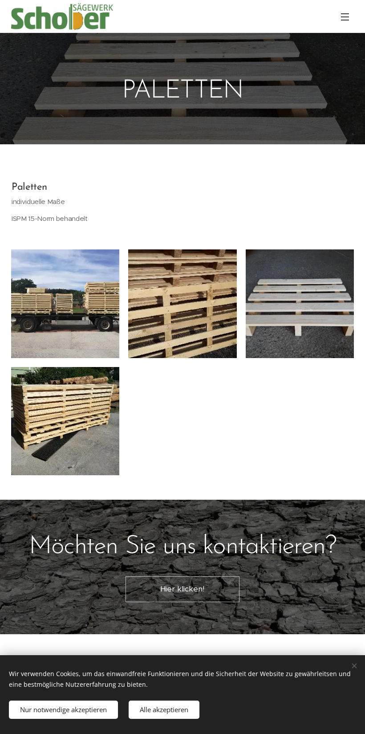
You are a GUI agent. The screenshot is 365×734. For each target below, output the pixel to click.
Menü (345, 16)
